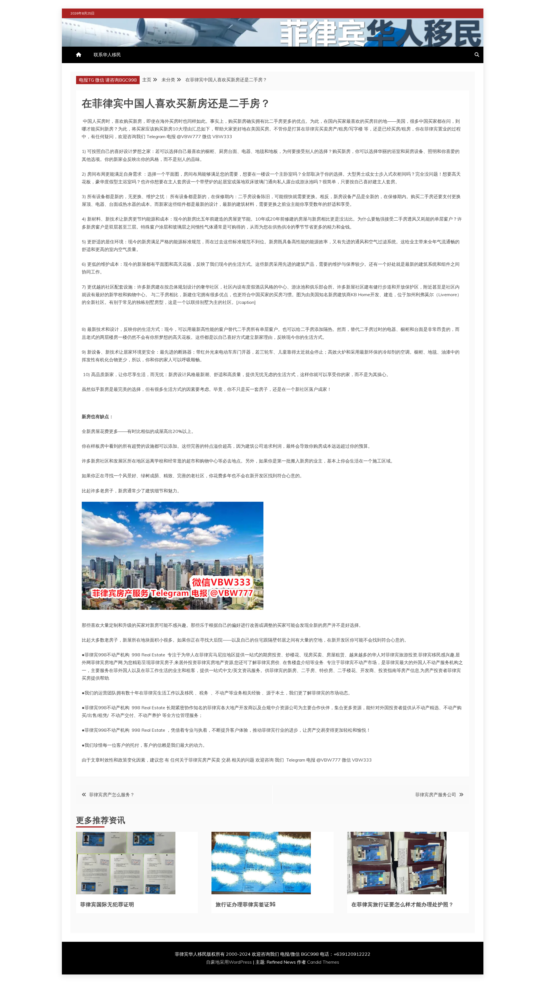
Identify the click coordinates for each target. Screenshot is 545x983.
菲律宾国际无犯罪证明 (107, 904)
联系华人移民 (107, 54)
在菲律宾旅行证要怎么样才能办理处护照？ (402, 904)
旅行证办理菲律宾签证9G (246, 904)
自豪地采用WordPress (229, 962)
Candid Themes (323, 962)
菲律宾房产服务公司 (435, 794)
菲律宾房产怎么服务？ (112, 794)
